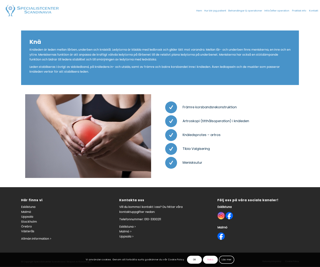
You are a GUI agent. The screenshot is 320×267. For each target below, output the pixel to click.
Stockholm (29, 222)
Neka (210, 259)
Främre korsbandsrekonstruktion (210, 107)
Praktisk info (299, 10)
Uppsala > (126, 236)
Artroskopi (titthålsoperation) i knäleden (216, 121)
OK (194, 259)
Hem (199, 10)
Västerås (27, 231)
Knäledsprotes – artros (202, 134)
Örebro (26, 226)
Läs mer (226, 259)
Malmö (26, 212)
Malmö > (125, 231)
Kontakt (313, 10)
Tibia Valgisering (196, 148)
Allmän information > (36, 239)
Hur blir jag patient (215, 10)
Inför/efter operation (276, 10)
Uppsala (27, 217)
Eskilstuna (28, 207)
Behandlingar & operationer (245, 10)
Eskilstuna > (127, 227)
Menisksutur (192, 162)
